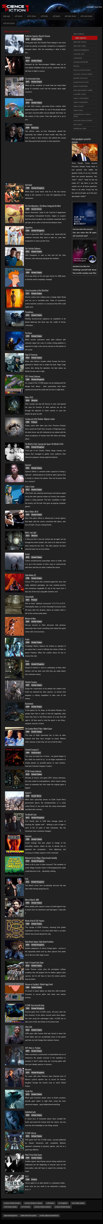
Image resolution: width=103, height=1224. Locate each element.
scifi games (56, 16)
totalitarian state (79, 128)
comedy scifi (78, 54)
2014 (27, 358)
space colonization (81, 98)
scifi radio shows (70, 16)
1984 (27, 987)
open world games (10, 1215)
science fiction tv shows (33, 1203)
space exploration (80, 102)
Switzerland (36, 753)
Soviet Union (36, 209)
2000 (27, 621)
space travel (78, 106)
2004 (27, 1051)
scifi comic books (86, 16)
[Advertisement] (36, 163)
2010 (27, 400)
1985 (27, 209)
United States (36, 39)
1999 (27, 272)
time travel (77, 124)
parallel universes (80, 78)
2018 (27, 103)
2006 (27, 231)
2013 (27, 61)
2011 (27, 882)
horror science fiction (82, 70)
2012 (27, 39)
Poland (34, 422)
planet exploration (80, 86)
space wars (78, 110)
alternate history (80, 42)
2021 (27, 600)
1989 (27, 336)
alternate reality (79, 46)
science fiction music (62, 1207)
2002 (27, 903)
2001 (27, 468)
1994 (27, 379)
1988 (27, 188)
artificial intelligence (81, 50)
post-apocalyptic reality (82, 90)
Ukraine (34, 400)
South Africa (36, 796)
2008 (27, 796)
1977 (27, 293)
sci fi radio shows (78, 1203)
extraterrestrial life (80, 62)
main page (6, 16)
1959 (27, 1158)
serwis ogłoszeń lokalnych (49, 1215)
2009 (27, 128)
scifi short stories (9, 23)
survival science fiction (82, 120)
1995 (27, 1008)
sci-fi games (63, 1203)
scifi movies (18, 16)
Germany (34, 128)
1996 (27, 578)
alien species (80, 38)
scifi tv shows (31, 16)
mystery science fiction (82, 74)
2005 (27, 664)
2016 (27, 557)
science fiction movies (12, 1203)
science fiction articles (42, 1207)
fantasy (76, 66)
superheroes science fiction (82, 115)
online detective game (28, 1215)
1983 (27, 732)
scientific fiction (79, 94)
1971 (27, 82)
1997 (27, 515)
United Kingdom (37, 188)
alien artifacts (78, 34)
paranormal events (81, 82)
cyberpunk (77, 58)
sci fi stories (25, 1207)
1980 (27, 924)
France (34, 1179)
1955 (27, 447)
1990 (27, 839)
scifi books (44, 16)
